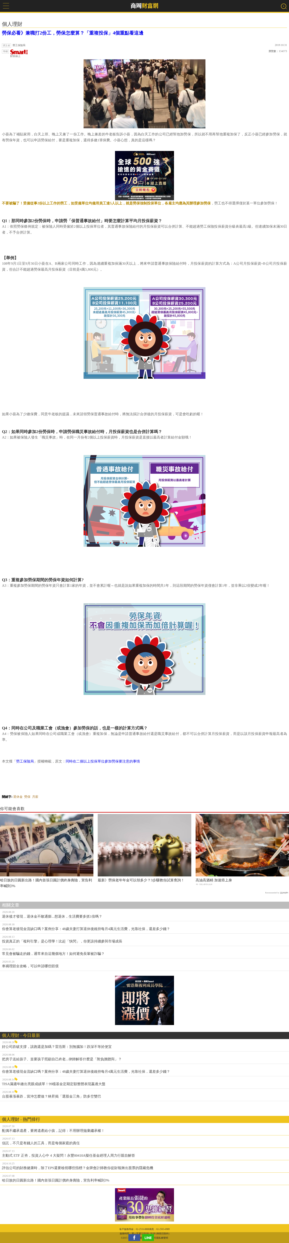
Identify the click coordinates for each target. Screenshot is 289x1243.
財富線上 (15, 56)
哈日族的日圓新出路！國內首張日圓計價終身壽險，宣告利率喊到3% (46, 883)
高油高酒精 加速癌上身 (214, 880)
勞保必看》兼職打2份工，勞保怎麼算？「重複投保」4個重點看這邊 (73, 32)
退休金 (18, 796)
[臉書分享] (135, 1237)
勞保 (27, 796)
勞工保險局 (25, 761)
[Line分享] (149, 1237)
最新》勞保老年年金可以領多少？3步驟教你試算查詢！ (141, 880)
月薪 (35, 796)
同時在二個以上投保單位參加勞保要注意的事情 (103, 761)
